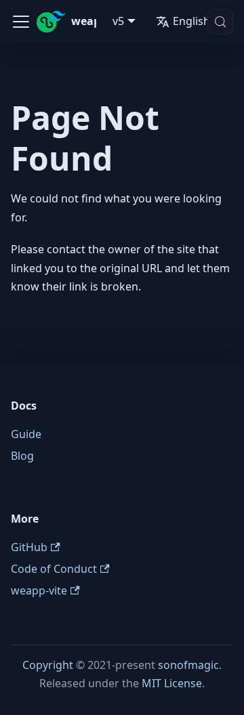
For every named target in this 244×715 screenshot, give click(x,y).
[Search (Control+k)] (220, 22)
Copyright (47, 664)
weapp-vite (39, 590)
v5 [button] (118, 21)
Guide (26, 434)
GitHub (29, 547)
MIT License (172, 683)
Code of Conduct (54, 568)
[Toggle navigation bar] (21, 22)
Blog (22, 455)
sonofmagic (188, 664)
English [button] (191, 21)
